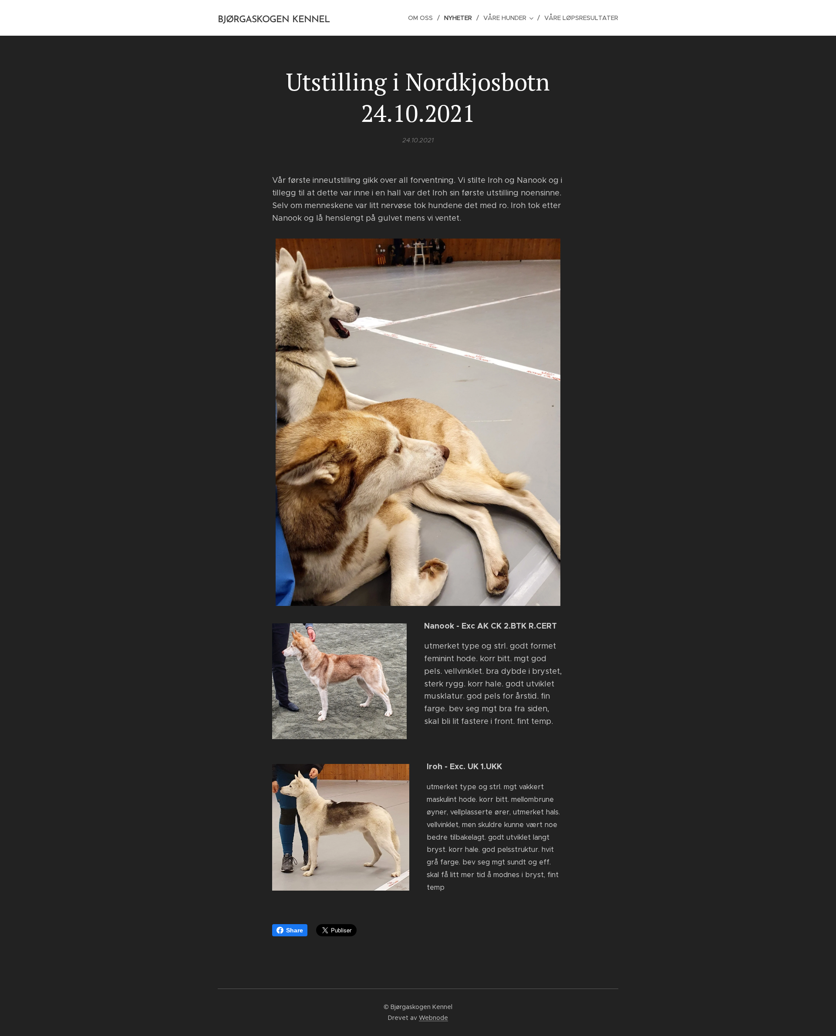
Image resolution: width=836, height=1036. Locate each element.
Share (294, 930)
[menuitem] (423, 18)
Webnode (433, 1018)
